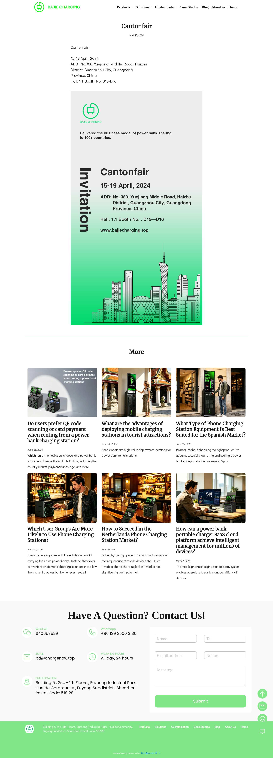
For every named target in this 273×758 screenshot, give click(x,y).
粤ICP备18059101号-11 (150, 753)
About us (218, 7)
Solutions (144, 7)
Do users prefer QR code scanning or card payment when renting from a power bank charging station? (58, 432)
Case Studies (189, 7)
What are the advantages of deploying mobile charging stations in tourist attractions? (136, 429)
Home (232, 7)
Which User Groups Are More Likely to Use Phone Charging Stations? (60, 534)
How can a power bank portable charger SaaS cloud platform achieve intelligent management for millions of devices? (208, 540)
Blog (205, 7)
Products (125, 7)
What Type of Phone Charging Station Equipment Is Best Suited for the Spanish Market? (211, 429)
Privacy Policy (134, 753)
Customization (165, 7)
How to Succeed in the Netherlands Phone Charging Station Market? (134, 534)
